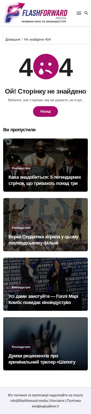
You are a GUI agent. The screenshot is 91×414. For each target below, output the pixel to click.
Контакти (57, 401)
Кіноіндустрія (21, 168)
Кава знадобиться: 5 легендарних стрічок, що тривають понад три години (44, 183)
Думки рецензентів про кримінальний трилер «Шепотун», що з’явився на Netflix (44, 362)
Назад (45, 111)
